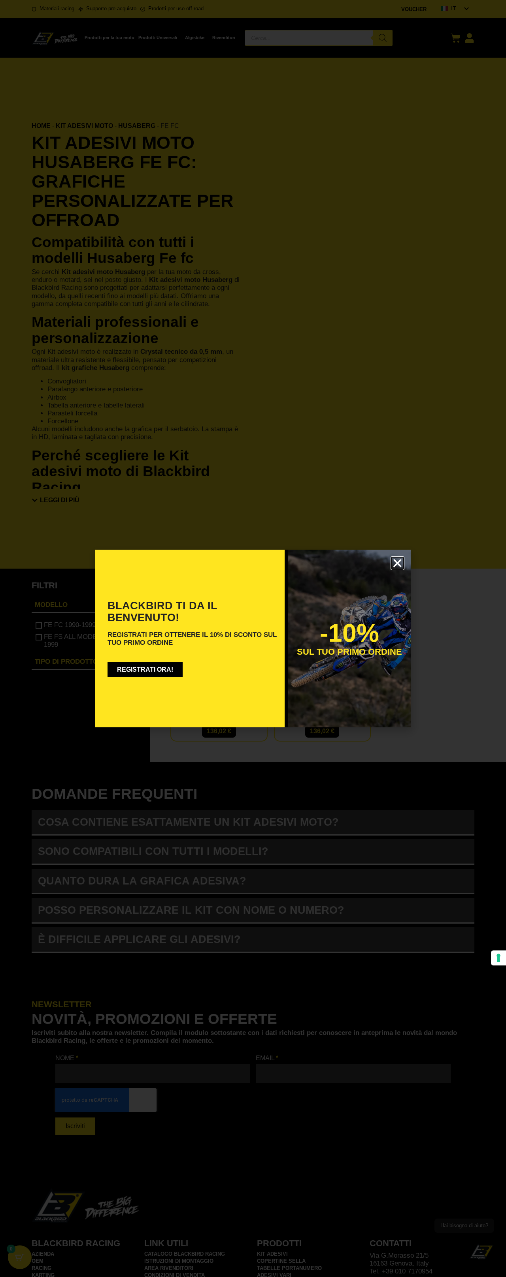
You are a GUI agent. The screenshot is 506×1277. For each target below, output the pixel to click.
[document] (253, 638)
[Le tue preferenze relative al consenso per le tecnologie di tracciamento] (498, 957)
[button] (397, 563)
